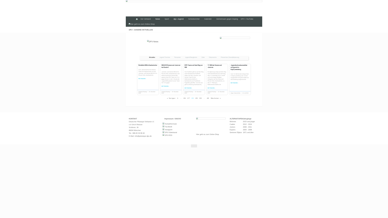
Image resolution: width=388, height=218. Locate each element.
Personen (177, 57)
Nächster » (216, 98)
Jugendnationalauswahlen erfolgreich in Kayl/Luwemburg (239, 67)
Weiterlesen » (142, 78)
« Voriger (171, 98)
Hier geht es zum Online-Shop (207, 134)
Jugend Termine (164, 57)
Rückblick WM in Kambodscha (147, 65)
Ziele (203, 57)
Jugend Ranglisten (191, 57)
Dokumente (213, 57)
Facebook (168, 127)
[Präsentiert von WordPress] (138, 152)
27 (189, 98)
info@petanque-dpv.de (143, 136)
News (157, 19)
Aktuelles (152, 57)
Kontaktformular (170, 124)
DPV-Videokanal (170, 132)
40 (208, 98)
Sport (167, 19)
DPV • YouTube (247, 19)
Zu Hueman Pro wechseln (161, 152)
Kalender (208, 19)
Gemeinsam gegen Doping (227, 19)
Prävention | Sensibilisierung (230, 57)
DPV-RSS (168, 135)
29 (197, 98)
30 (200, 98)
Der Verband (146, 19)
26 (185, 98)
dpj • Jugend (179, 19)
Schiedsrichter (194, 19)
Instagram (168, 130)
